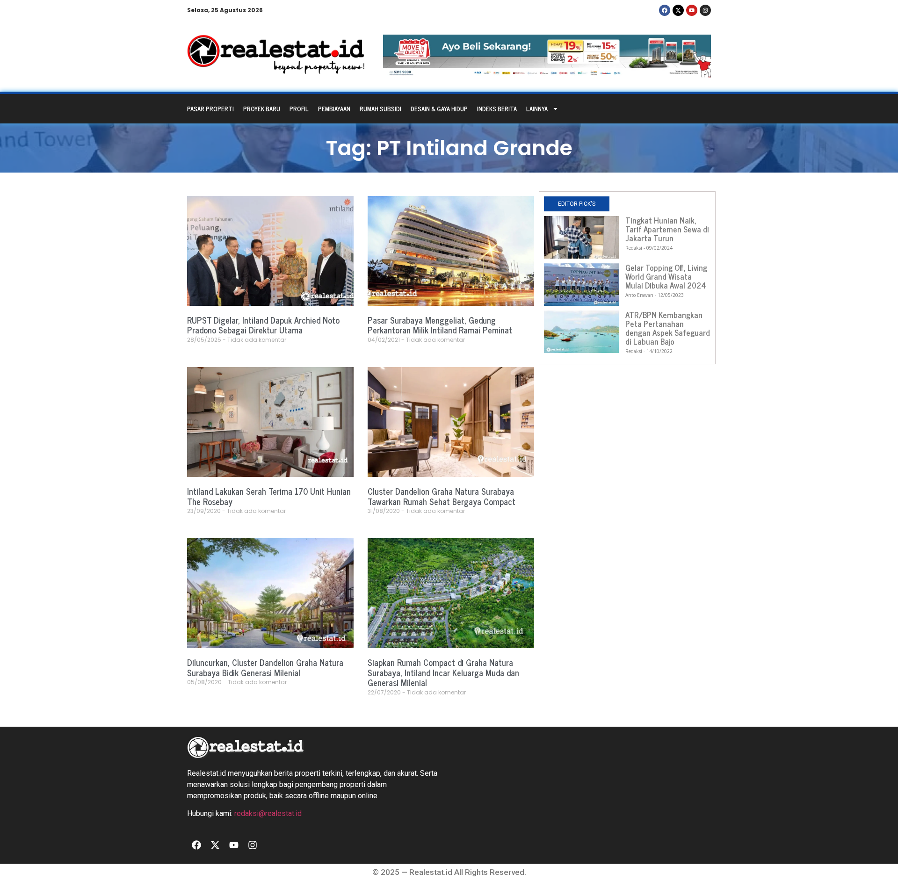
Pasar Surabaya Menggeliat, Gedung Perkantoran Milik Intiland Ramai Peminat (440, 325)
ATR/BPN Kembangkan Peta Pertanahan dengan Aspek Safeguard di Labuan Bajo (667, 328)
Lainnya (537, 109)
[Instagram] (705, 10)
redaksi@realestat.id (268, 813)
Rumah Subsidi (380, 109)
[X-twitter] (678, 10)
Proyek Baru (261, 109)
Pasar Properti (210, 109)
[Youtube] (691, 10)
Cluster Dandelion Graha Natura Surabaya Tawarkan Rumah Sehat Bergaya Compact (441, 496)
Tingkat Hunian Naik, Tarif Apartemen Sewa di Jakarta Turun (667, 229)
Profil (299, 109)
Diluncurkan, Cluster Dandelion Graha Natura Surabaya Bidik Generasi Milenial (265, 667)
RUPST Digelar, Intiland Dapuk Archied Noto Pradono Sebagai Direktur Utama (263, 325)
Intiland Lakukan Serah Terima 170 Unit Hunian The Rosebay (269, 496)
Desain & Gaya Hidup (439, 109)
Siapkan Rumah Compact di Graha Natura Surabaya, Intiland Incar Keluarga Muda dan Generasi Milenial (443, 672)
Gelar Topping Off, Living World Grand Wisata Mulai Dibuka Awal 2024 (666, 276)
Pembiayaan (334, 109)
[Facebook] (664, 10)
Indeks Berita (497, 109)
